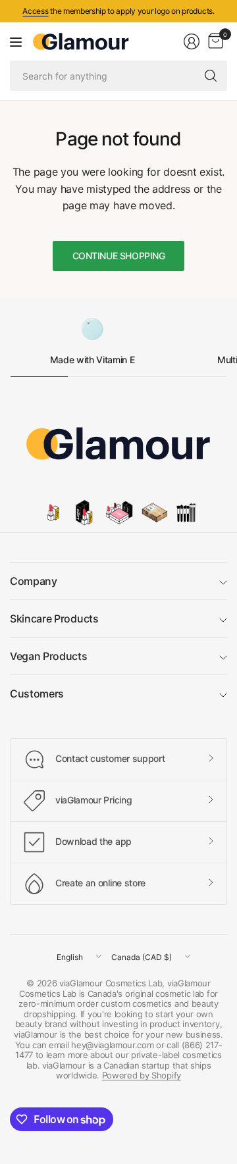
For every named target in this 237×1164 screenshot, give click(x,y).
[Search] (210, 76)
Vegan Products (49, 656)
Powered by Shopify (141, 1075)
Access (35, 11)
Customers (37, 693)
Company (33, 581)
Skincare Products (54, 618)
